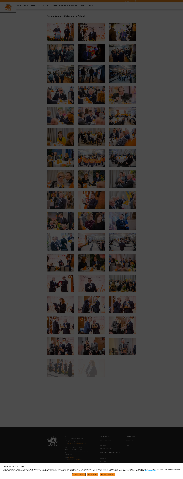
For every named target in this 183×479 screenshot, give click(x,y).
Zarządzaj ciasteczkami (107, 475)
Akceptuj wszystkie (79, 475)
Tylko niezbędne (92, 475)
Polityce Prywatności (150, 470)
